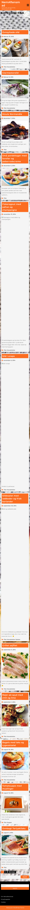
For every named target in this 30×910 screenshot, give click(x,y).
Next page (12, 872)
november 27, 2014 (9, 214)
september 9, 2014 (9, 649)
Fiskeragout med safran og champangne (11, 207)
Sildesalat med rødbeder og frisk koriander (12, 498)
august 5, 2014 (8, 832)
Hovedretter (11, 67)
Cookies (3, 902)
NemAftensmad (11, 4)
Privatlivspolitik (5, 899)
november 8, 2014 (9, 360)
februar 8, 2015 (8, 77)
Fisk (5, 67)
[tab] (28, 5)
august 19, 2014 (8, 749)
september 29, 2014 (9, 506)
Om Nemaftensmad (7, 896)
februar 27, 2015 (8, 36)
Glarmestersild (10, 73)
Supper (9, 822)
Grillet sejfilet (9, 645)
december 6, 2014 (9, 165)
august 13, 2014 (8, 793)
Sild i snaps (8, 356)
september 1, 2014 (9, 702)
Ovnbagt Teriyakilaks (14, 828)
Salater (18, 639)
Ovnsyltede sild (10, 32)
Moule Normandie (12, 114)
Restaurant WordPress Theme (15, 907)
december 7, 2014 (9, 118)
